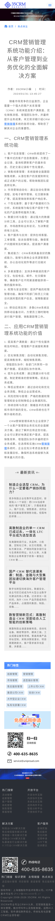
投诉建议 (42, 845)
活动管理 (7, 795)
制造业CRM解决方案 (14, 828)
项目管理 (24, 881)
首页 (11, 26)
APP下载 (42, 842)
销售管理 (7, 808)
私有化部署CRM (16, 705)
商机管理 (7, 805)
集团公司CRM (15, 692)
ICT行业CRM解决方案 (15, 845)
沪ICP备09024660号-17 (27, 894)
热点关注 (23, 26)
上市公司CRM (36, 686)
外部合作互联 (35, 795)
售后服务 (42, 832)
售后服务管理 (14, 686)
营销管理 (9, 124)
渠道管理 (35, 881)
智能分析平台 (35, 808)
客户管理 (7, 801)
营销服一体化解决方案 (14, 835)
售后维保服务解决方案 (14, 832)
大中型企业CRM (16, 699)
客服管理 (7, 812)
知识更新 (20, 877)
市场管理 (12, 680)
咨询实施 (42, 828)
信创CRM (34, 692)
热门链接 (7, 877)
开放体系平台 (35, 812)
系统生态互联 (35, 801)
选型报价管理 (30, 680)
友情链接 (34, 877)
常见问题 (42, 835)
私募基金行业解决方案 (14, 842)
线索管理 (12, 674)
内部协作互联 (35, 798)
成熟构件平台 (35, 805)
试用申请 (42, 838)
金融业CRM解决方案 (14, 838)
